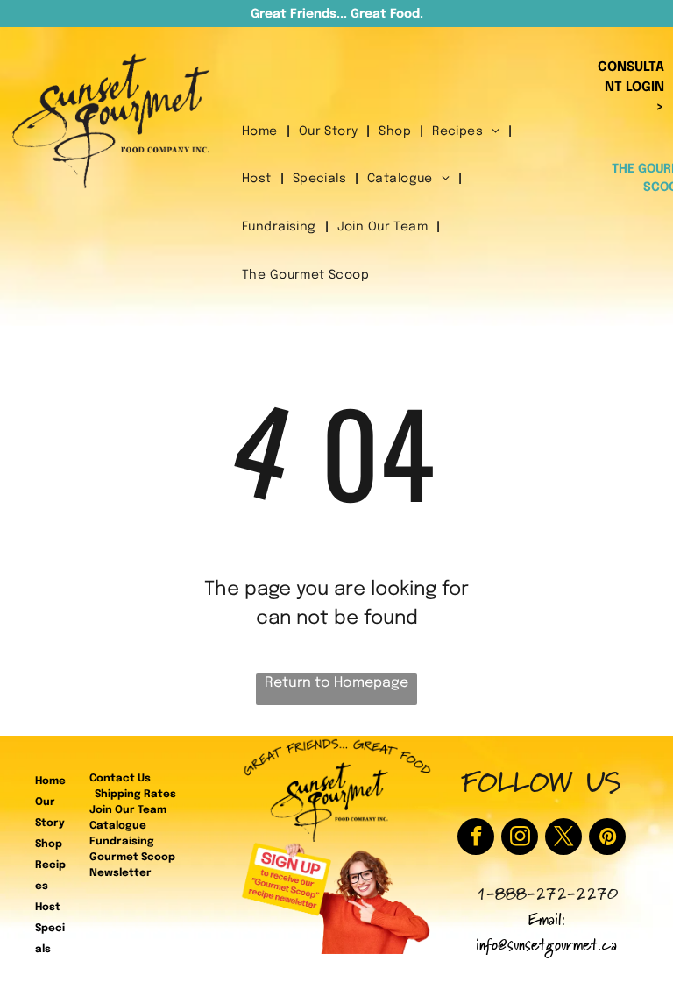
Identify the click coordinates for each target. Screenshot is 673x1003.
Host (47, 907)
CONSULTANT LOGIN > (631, 87)
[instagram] (519, 838)
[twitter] (563, 838)
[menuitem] (261, 132)
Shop (48, 844)
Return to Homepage (336, 682)
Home (50, 781)
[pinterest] (607, 838)
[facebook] (475, 838)
